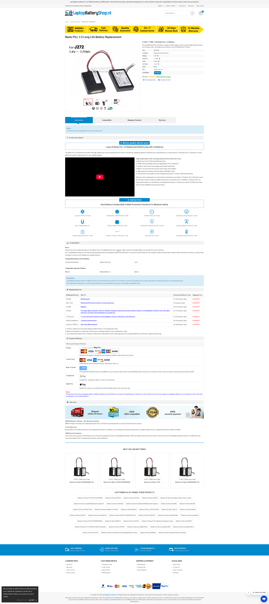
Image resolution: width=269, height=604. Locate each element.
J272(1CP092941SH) (71, 262)
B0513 (136, 272)
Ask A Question (150, 80)
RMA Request (106, 573)
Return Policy (106, 570)
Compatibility (107, 120)
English (160, 6)
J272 (136, 262)
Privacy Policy (71, 573)
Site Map (175, 573)
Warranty (162, 120)
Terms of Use (71, 570)
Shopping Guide (107, 564)
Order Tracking (177, 570)
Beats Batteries (75, 22)
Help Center (200, 6)
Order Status (106, 567)
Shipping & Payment (134, 120)
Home (67, 22)
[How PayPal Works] (160, 586)
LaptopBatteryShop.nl (109, 595)
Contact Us (182, 6)
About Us (191, 6)
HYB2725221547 (105, 262)
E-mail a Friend (165, 80)
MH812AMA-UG (105, 272)
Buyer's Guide (170, 6)
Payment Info (141, 567)
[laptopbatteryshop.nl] (88, 15)
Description (79, 120)
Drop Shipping (141, 570)
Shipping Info (141, 564)
